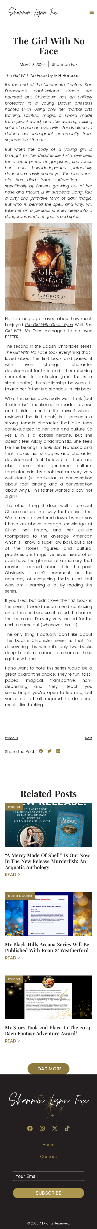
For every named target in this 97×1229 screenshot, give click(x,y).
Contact (48, 1156)
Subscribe (49, 1193)
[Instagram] (42, 1128)
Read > (13, 874)
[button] (91, 12)
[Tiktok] (67, 1128)
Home (49, 1144)
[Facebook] (30, 1128)
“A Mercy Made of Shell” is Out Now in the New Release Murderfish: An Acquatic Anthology (47, 861)
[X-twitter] (54, 1128)
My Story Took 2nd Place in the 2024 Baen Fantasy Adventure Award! (47, 1030)
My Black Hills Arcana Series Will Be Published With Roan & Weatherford (47, 947)
